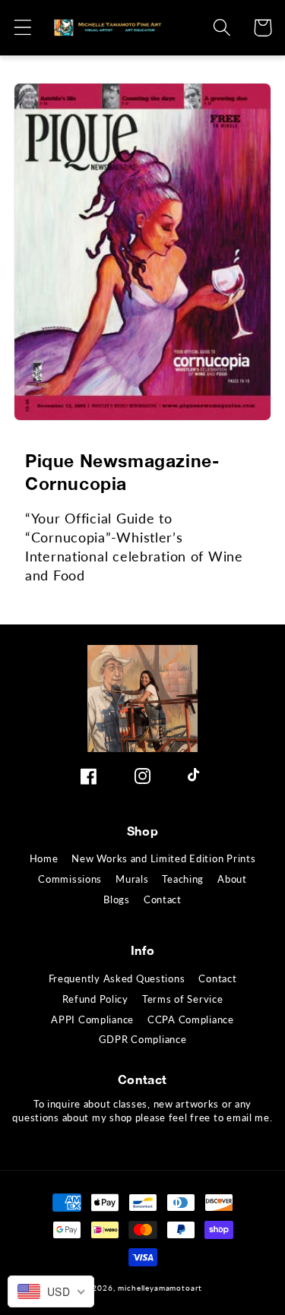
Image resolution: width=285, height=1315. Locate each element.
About (232, 879)
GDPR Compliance (143, 1039)
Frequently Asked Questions (117, 978)
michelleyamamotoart (160, 1287)
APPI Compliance (92, 1019)
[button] (23, 28)
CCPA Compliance (190, 1019)
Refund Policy (95, 999)
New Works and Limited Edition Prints (163, 858)
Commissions (70, 879)
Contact (163, 899)
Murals (132, 879)
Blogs (116, 899)
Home (44, 858)
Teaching (183, 879)
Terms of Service (182, 999)
